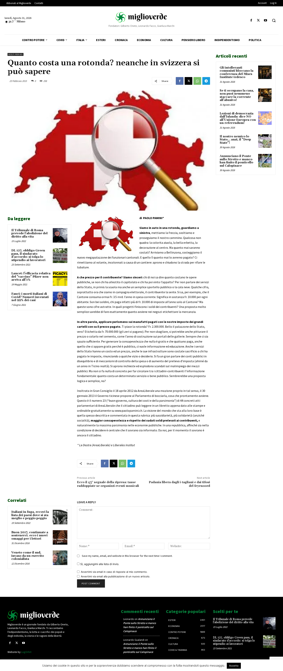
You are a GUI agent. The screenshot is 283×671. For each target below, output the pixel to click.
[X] (258, 20)
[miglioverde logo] (141, 17)
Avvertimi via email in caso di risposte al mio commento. (114, 571)
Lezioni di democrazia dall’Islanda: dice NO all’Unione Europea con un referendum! (238, 118)
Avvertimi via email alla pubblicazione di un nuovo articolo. (115, 576)
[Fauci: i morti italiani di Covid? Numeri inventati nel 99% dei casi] (60, 299)
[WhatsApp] (197, 81)
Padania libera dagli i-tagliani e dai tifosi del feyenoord (179, 484)
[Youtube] (265, 20)
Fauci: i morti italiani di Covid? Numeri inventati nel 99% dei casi (30, 297)
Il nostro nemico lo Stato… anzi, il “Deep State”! (235, 140)
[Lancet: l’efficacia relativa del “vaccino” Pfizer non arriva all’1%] (60, 278)
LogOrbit (26, 652)
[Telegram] (206, 81)
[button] (273, 20)
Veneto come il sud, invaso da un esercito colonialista (27, 556)
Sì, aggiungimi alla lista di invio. (99, 564)
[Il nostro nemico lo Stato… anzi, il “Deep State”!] (265, 141)
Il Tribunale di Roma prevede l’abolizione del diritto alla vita (29, 233)
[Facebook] (251, 20)
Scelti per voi (15, 54)
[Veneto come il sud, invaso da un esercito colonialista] (60, 557)
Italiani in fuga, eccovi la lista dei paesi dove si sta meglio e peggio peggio (30, 515)
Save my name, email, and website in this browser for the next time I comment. (127, 556)
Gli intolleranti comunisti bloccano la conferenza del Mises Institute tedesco (236, 72)
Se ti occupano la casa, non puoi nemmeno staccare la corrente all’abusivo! (237, 95)
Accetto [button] (234, 665)
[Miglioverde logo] (39, 615)
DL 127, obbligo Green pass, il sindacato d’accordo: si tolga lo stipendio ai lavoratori (28, 255)
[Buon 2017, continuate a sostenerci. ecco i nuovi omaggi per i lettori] (60, 537)
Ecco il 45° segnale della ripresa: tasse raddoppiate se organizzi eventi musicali (108, 484)
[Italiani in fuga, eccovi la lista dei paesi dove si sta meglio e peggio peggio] (60, 517)
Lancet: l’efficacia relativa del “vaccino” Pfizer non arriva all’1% (30, 277)
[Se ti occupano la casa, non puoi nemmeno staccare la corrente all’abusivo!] (265, 95)
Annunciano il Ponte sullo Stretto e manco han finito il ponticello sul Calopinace (236, 161)
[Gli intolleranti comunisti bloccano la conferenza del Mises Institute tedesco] (265, 72)
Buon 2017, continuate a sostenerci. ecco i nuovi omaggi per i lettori (29, 536)
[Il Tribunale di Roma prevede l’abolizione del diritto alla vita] (60, 235)
